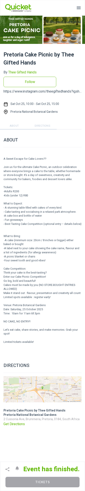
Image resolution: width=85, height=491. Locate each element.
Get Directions (14, 424)
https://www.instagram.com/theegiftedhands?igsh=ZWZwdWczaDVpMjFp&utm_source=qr (42, 91)
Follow (30, 82)
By (20, 72)
